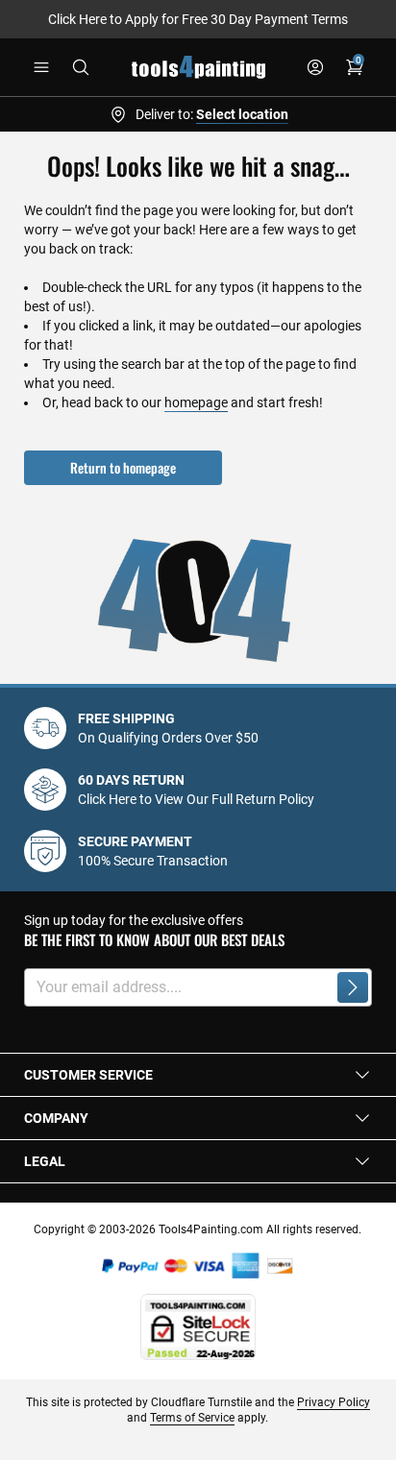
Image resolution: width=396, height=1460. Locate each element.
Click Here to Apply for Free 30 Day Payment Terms (198, 19)
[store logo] (198, 67)
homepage (196, 402)
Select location (242, 114)
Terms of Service (192, 1417)
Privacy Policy (333, 1402)
